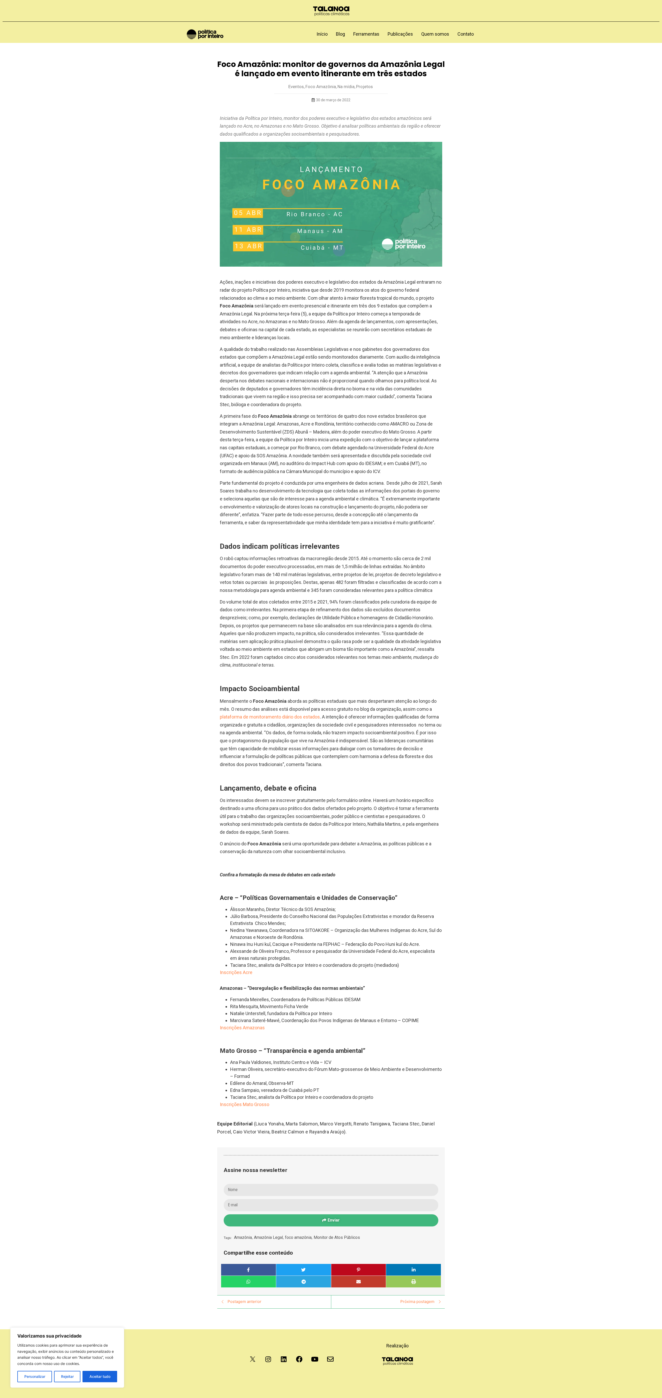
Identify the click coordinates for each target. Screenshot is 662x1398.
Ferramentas (366, 34)
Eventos (296, 86)
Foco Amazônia (321, 86)
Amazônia (243, 1237)
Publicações (400, 34)
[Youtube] (314, 1359)
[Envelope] (330, 1359)
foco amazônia (298, 1237)
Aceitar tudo (99, 1376)
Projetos (364, 86)
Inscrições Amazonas (242, 1027)
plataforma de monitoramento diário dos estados (270, 717)
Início (322, 34)
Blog (340, 34)
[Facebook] (299, 1359)
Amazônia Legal (269, 1237)
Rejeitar (67, 1376)
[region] (67, 1357)
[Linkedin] (283, 1359)
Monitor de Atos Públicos (337, 1237)
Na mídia (346, 86)
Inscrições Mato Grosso (244, 1104)
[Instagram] (268, 1359)
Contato (465, 34)
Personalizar (34, 1376)
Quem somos (435, 34)
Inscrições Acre (236, 972)
